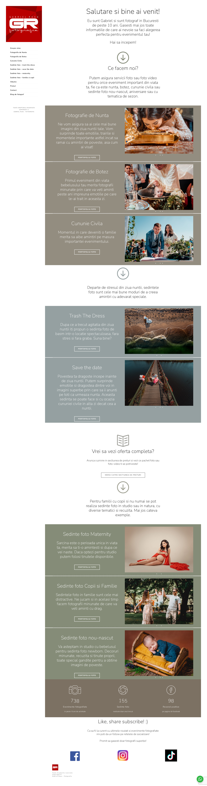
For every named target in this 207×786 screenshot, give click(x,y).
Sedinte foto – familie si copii (22, 77)
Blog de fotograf (17, 94)
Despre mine (15, 48)
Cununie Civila (16, 61)
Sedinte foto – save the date (22, 69)
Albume (13, 82)
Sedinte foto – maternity (20, 73)
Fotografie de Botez (18, 56)
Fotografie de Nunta (18, 52)
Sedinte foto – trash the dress (22, 65)
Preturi (13, 86)
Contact (13, 90)
